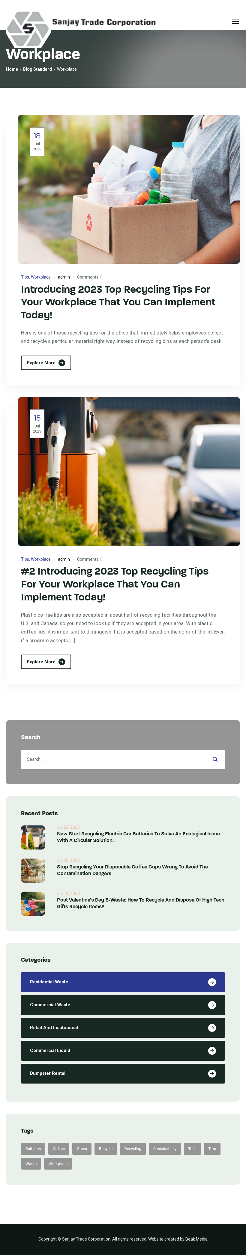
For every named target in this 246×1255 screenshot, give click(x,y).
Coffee (59, 1148)
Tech (192, 1148)
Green (82, 1148)
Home (12, 69)
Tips (25, 277)
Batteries (33, 1148)
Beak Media (196, 1239)
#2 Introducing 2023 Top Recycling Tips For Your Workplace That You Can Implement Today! (115, 585)
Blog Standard (37, 69)
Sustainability (164, 1148)
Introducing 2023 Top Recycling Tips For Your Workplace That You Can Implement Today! (118, 303)
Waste (31, 1163)
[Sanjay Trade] (81, 21)
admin (64, 277)
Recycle (105, 1148)
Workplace (41, 277)
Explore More (41, 362)
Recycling (132, 1148)
